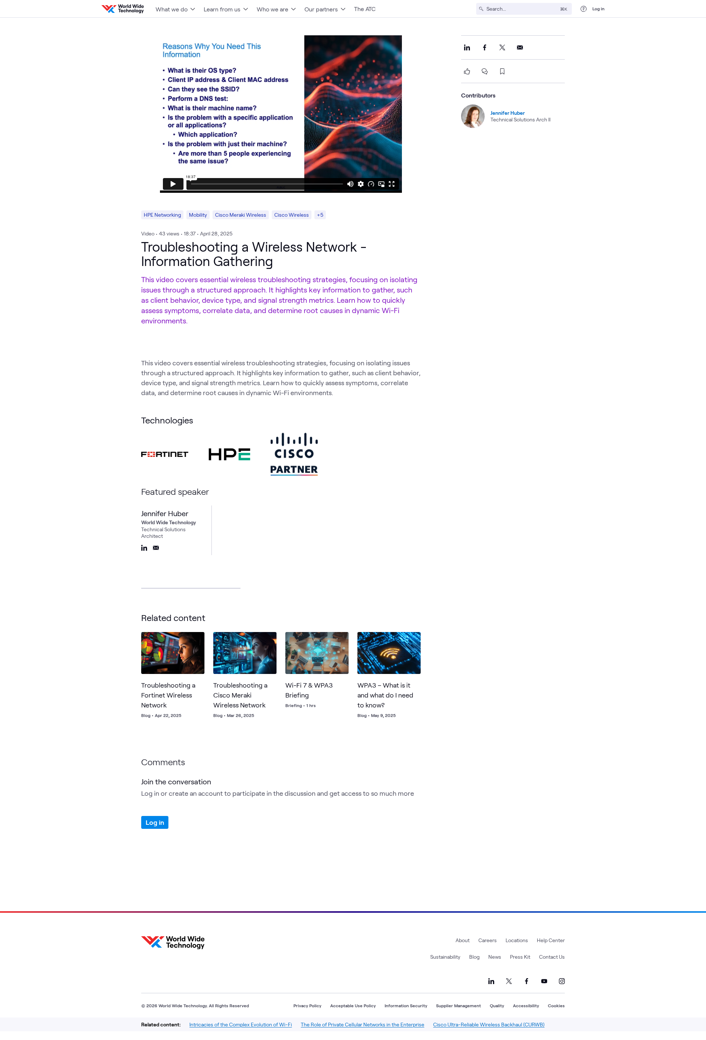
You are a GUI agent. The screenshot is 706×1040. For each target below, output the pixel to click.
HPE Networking (162, 215)
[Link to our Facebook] (527, 981)
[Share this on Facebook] (485, 47)
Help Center (551, 940)
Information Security (406, 1005)
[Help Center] (583, 9)
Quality (497, 1005)
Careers (487, 940)
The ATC (364, 8)
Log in (598, 8)
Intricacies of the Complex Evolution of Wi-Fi (240, 1024)
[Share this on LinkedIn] (467, 47)
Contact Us (552, 957)
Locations (517, 940)
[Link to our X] (509, 981)
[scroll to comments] (485, 71)
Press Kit (520, 957)
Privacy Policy (307, 1005)
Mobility (198, 215)
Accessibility (526, 1005)
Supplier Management (458, 1005)
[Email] (156, 548)
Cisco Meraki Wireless (240, 215)
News (494, 957)
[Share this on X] (502, 47)
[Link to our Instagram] (562, 981)
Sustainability (445, 957)
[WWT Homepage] (122, 8)
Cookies (556, 1005)
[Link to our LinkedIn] (491, 981)
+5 (320, 215)
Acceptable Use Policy (353, 1005)
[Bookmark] (197, 639)
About (463, 940)
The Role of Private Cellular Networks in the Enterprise (362, 1024)
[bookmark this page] (502, 71)
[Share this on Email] (520, 47)
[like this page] (467, 71)
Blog (474, 957)
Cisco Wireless (291, 215)
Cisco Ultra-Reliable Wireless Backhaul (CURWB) (489, 1024)
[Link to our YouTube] (544, 981)
